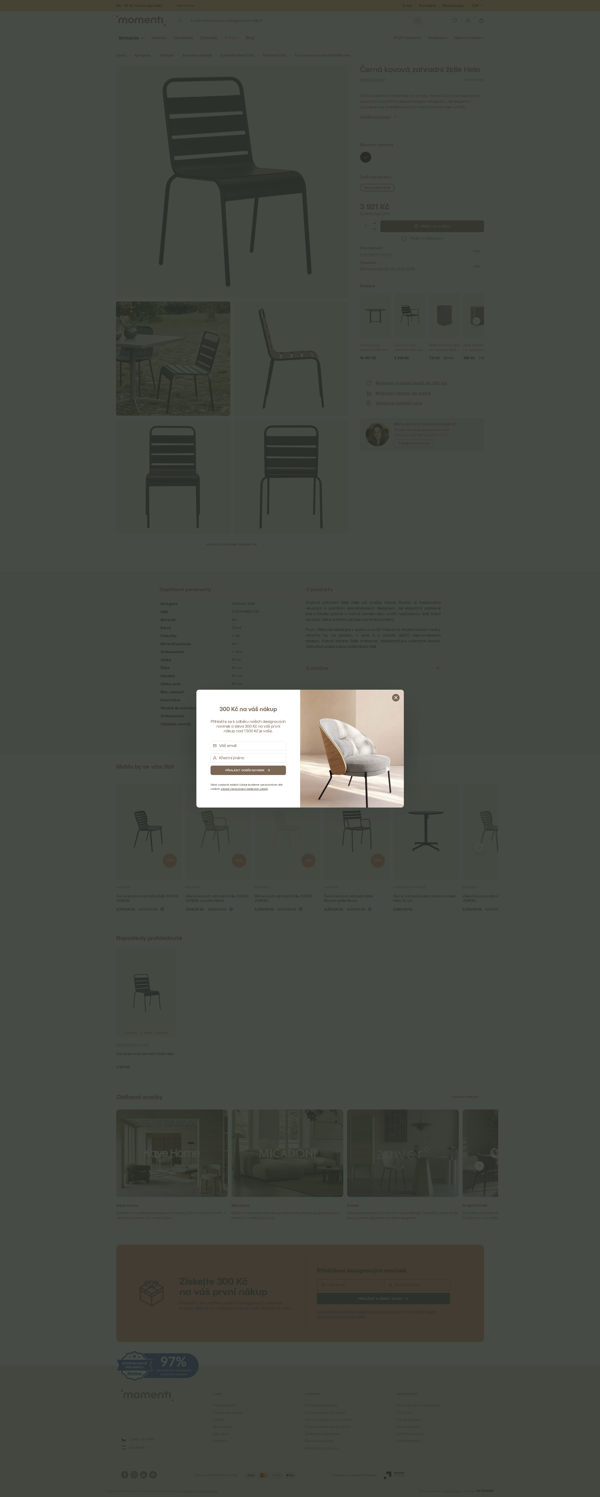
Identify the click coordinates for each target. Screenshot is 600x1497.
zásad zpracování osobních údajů (244, 789)
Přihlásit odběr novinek (245, 770)
